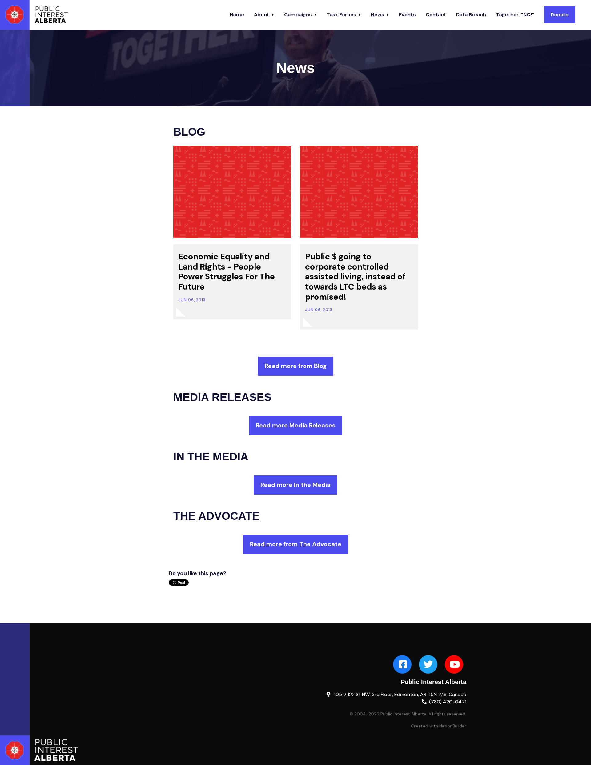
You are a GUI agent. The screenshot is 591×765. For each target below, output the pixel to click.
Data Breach (471, 14)
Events (407, 14)
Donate (560, 14)
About (262, 14)
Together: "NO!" (515, 14)
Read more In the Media (295, 485)
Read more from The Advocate (295, 544)
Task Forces (342, 14)
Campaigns (298, 14)
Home (237, 14)
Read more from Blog (296, 366)
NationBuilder (452, 726)
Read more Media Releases (296, 425)
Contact (436, 14)
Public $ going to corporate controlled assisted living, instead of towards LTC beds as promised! (355, 277)
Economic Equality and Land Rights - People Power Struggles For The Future (226, 272)
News (378, 14)
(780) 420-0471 (447, 702)
